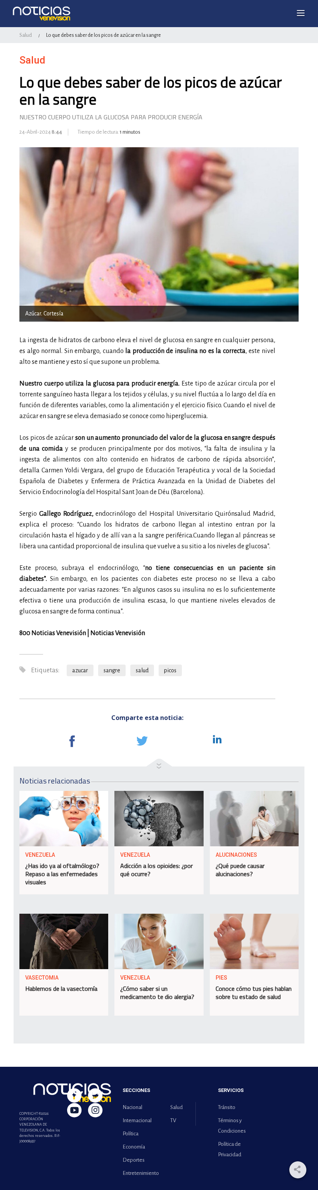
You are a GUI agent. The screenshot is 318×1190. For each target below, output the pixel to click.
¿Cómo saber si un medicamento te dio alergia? (157, 992)
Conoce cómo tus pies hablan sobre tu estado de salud (254, 992)
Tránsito (226, 1107)
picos (170, 670)
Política (130, 1134)
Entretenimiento (139, 1173)
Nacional (132, 1107)
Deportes (134, 1160)
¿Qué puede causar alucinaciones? (240, 869)
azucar (80, 670)
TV (173, 1120)
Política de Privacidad (229, 1149)
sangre (112, 670)
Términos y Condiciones (232, 1126)
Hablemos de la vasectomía (61, 988)
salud (142, 670)
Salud (25, 35)
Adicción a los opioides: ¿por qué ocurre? (156, 869)
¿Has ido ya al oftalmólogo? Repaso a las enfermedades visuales (62, 874)
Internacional (137, 1120)
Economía (134, 1147)
